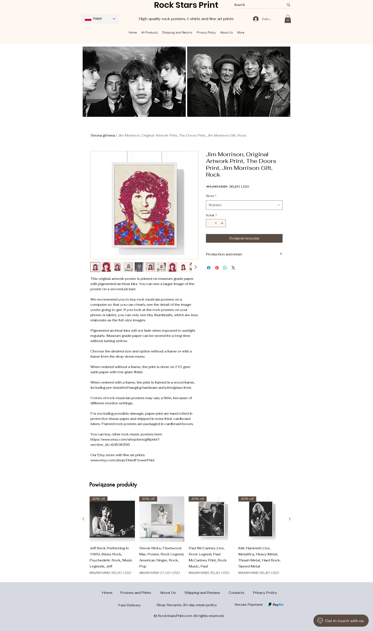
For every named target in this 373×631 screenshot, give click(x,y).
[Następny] (289, 518)
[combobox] (244, 216)
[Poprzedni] (83, 518)
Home (104, 592)
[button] (287, 19)
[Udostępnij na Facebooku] (208, 279)
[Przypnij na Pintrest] (217, 279)
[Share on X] (233, 279)
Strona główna (102, 135)
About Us (172, 592)
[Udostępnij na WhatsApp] (225, 279)
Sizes (211, 207)
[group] (186, 536)
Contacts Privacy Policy (253, 592)
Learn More (226, 198)
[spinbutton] (216, 234)
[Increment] (222, 234)
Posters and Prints (140, 592)
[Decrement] (209, 234)
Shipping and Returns (206, 592)
